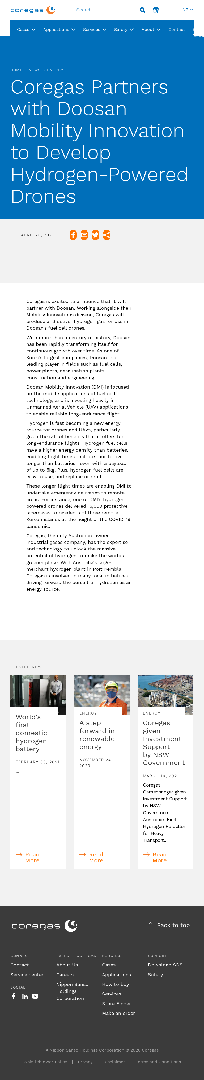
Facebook (13, 996)
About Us (67, 965)
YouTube (35, 996)
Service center (27, 974)
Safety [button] (121, 29)
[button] (187, 10)
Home (16, 70)
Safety (155, 974)
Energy (55, 70)
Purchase (113, 955)
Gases (109, 965)
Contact (19, 965)
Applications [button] (56, 29)
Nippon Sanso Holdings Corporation (72, 991)
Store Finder (116, 1003)
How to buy (115, 984)
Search (142, 10)
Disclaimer (114, 1061)
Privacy (85, 1061)
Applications (116, 974)
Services (111, 994)
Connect (20, 955)
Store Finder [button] (156, 10)
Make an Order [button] (169, 10)
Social (18, 987)
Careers (65, 974)
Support (157, 955)
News (35, 70)
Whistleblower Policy (45, 1061)
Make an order (118, 1013)
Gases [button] (23, 29)
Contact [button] (176, 29)
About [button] (148, 29)
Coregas (33, 10)
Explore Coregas (76, 955)
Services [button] (91, 29)
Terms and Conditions (158, 1061)
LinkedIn (25, 996)
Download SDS (165, 965)
